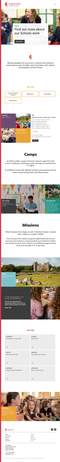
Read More (19, 41)
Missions (30, 94)
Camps (32, 436)
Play (23, 195)
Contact (7, 437)
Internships (33, 439)
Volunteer (47, 94)
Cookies (13, 458)
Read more (35, 140)
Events (32, 440)
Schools (32, 434)
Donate (7, 439)
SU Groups (7, 440)
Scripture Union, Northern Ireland (13, 4)
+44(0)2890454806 (9, 453)
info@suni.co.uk (9, 454)
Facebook (52, 429)
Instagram (55, 429)
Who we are (8, 436)
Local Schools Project (13, 94)
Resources (13, 100)
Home (6, 434)
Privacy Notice (8, 458)
